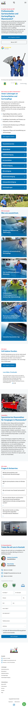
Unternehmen (4, 686)
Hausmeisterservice (5, 669)
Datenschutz (17, 701)
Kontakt (2, 690)
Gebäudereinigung (4, 673)
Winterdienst (3, 671)
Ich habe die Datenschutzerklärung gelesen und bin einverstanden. (14, 631)
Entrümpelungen (4, 675)
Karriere (2, 688)
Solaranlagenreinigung (5, 677)
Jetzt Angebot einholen (14, 37)
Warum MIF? (14, 42)
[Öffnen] (25, 2)
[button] (14, 475)
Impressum (10, 701)
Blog (2, 692)
